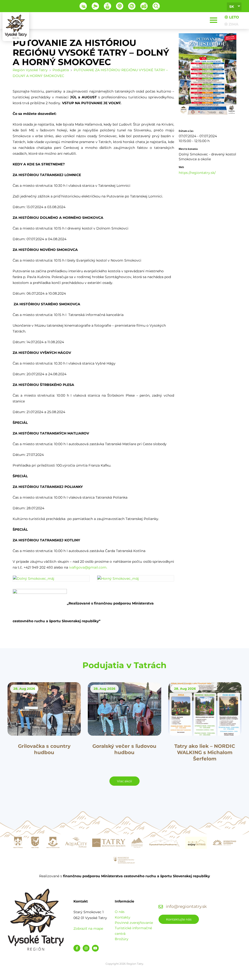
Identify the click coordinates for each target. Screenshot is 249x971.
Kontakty (122, 917)
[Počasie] (83, 6)
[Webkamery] (95, 6)
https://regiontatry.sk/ (197, 172)
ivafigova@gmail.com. (88, 567)
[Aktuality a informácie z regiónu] (119, 6)
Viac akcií (124, 781)
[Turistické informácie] (131, 6)
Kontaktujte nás (178, 919)
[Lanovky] (107, 6)
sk (231, 6)
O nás (119, 912)
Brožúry (121, 939)
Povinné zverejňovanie (134, 922)
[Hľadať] (156, 6)
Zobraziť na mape (88, 928)
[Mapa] (144, 6)
